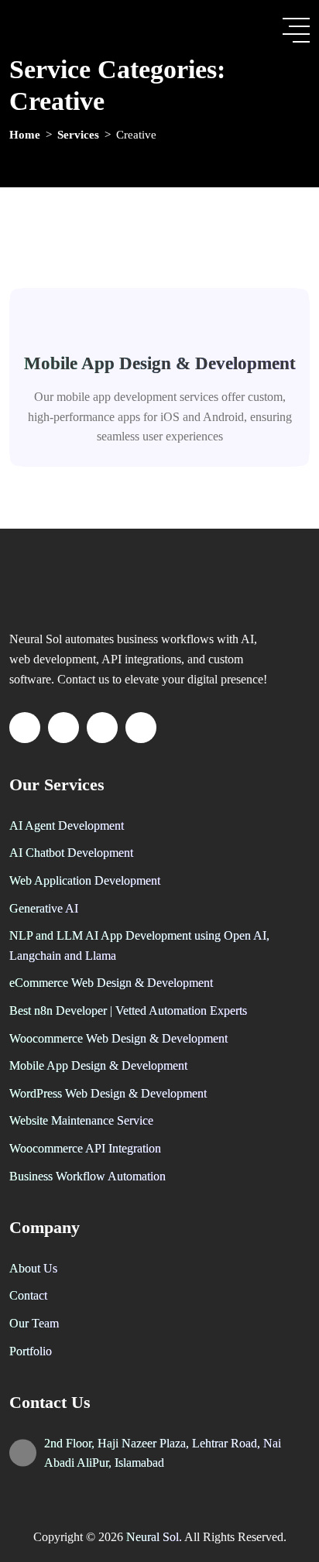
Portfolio (30, 1351)
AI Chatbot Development (71, 852)
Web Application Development (84, 880)
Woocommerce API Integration (85, 1148)
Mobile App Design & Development (160, 363)
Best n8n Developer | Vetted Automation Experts (128, 1010)
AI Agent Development (66, 825)
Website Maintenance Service (81, 1120)
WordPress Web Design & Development (108, 1093)
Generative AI (43, 908)
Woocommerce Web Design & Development (118, 1038)
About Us (33, 1268)
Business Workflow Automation (87, 1176)
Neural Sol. (155, 1536)
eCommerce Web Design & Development (111, 982)
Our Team (34, 1323)
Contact (28, 1295)
